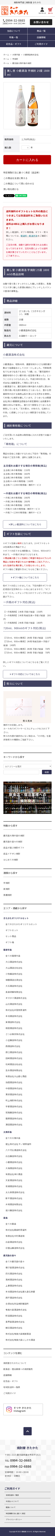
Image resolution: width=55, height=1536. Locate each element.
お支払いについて (12, 1501)
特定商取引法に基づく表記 (15, 1513)
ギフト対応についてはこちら (25, 674)
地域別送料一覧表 (11, 1387)
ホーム (6, 54)
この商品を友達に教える (15, 178)
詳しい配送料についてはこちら (25, 524)
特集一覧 (13, 37)
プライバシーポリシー (14, 1519)
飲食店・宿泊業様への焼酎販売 (18, 1369)
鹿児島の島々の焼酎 (12, 841)
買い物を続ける (11, 189)
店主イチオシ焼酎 (11, 853)
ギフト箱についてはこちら (25, 577)
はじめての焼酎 (10, 859)
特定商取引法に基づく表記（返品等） (22, 172)
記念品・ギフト (13, 43)
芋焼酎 (15, 58)
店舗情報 (7, 1375)
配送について (11, 1507)
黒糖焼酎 (7, 894)
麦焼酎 (6, 888)
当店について (13, 30)
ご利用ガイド (9, 1393)
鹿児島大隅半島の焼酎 (21, 63)
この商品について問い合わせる (18, 183)
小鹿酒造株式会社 (30, 54)
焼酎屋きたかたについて (14, 1363)
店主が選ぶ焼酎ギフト (13, 847)
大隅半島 (16, 54)
